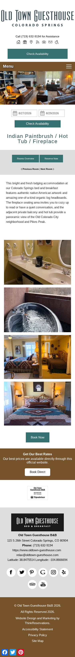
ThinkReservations (37, 623)
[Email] (50, 42)
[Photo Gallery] (44, 42)
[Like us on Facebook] (11, 572)
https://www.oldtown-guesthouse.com (36, 550)
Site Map (37, 641)
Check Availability (37, 53)
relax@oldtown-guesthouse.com (37, 555)
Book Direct (37, 472)
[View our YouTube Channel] (42, 584)
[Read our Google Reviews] (42, 572)
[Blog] (37, 42)
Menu (8, 66)
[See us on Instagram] (53, 572)
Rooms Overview (25, 158)
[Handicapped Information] (57, 42)
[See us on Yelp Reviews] (64, 572)
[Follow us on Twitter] (21, 572)
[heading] (37, 138)
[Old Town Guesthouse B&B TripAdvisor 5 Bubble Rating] (37, 499)
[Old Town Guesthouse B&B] (37, 27)
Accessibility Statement (37, 629)
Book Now (37, 437)
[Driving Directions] (31, 42)
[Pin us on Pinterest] (32, 572)
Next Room (46, 169)
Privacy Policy (37, 635)
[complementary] (37, 334)
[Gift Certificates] (25, 42)
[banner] (37, 464)
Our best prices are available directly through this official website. (37, 460)
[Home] (18, 42)
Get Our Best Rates (37, 454)
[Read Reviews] (32, 584)
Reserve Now (51, 158)
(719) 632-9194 (31, 36)
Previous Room (31, 169)
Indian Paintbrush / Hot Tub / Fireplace (37, 138)
